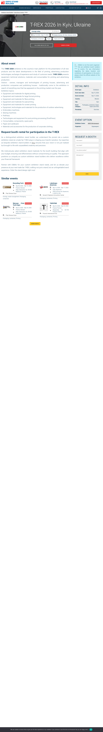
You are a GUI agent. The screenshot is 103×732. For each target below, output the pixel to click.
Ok (91, 729)
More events (35, 223)
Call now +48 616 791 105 (41, 45)
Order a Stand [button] (65, 45)
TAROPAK (53, 203)
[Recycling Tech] (8, 187)
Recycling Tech (18, 183)
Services (36, 8)
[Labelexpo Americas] (45, 187)
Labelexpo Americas (53, 184)
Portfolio (49, 8)
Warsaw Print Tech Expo (18, 204)
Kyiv (33, 143)
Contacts (59, 8)
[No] (101, 729)
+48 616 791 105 (58, 3)
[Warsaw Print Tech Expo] (8, 207)
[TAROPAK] (45, 207)
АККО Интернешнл (93, 123)
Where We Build (25, 8)
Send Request (96, 2)
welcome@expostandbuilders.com (79, 3)
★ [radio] (42, 31)
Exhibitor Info (74, 8)
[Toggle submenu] (17, 8)
